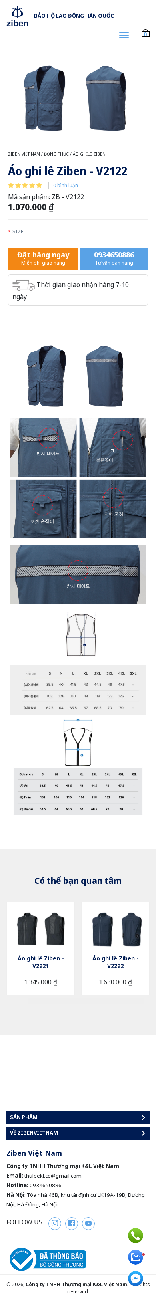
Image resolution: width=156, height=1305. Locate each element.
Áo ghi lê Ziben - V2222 (115, 962)
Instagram (54, 1223)
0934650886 (114, 258)
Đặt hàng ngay (43, 258)
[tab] (38, 1001)
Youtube (88, 1223)
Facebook (71, 1223)
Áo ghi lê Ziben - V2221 (41, 962)
